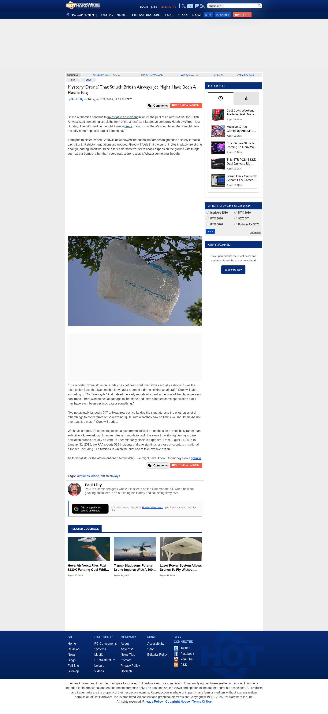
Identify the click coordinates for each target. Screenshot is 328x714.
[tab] (220, 98)
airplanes (83, 476)
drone (128, 126)
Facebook (187, 653)
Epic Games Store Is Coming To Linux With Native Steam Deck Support (241, 145)
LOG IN (144, 6)
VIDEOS (183, 15)
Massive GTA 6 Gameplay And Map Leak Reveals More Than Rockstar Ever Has (240, 129)
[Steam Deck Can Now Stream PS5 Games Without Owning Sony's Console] (218, 180)
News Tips (128, 654)
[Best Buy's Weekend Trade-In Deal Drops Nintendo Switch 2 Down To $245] (218, 115)
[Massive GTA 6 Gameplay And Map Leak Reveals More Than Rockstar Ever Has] (218, 131)
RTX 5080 (244, 212)
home (72, 80)
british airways (110, 476)
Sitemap (73, 671)
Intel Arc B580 (219, 212)
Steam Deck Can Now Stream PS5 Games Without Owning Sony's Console (242, 178)
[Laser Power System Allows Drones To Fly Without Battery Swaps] (181, 549)
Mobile (98, 654)
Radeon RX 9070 (248, 224)
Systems (100, 649)
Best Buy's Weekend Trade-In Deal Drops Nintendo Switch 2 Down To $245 (241, 112)
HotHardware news (152, 507)
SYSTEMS (107, 15)
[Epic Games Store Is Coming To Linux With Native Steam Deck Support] (218, 148)
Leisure (99, 665)
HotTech (126, 671)
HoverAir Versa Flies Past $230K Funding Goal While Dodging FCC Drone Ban (88, 568)
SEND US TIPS (168, 6)
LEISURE (168, 15)
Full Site (73, 665)
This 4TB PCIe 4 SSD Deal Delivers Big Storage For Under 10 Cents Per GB (241, 162)
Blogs (72, 660)
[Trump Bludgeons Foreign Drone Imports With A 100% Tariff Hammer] (135, 549)
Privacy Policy (130, 665)
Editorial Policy (157, 654)
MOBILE (122, 15)
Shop (208, 14)
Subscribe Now (233, 269)
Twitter (185, 648)
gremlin (196, 458)
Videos (99, 671)
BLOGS (196, 15)
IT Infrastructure (104, 660)
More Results (255, 232)
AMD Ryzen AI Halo (190, 75)
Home (72, 643)
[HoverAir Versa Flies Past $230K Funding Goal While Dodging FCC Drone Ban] (89, 549)
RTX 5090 (216, 218)
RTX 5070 (216, 224)
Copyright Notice (177, 701)
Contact (126, 660)
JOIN (154, 6)
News (88, 80)
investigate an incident (122, 117)
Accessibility (155, 643)
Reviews (74, 649)
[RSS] (202, 6)
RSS (184, 664)
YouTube (187, 659)
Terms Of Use (202, 701)
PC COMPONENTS (84, 15)
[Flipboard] (197, 6)
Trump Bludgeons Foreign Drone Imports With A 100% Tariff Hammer (134, 568)
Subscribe (223, 14)
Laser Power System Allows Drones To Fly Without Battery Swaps (181, 568)
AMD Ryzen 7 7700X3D (152, 75)
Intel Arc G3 (217, 75)
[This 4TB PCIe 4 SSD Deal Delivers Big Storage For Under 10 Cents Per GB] (218, 164)
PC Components (105, 643)
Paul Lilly (93, 485)
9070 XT (243, 218)
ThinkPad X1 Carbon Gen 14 (106, 75)
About (125, 643)
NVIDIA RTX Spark (245, 75)
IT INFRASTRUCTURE (145, 15)
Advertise (127, 649)
